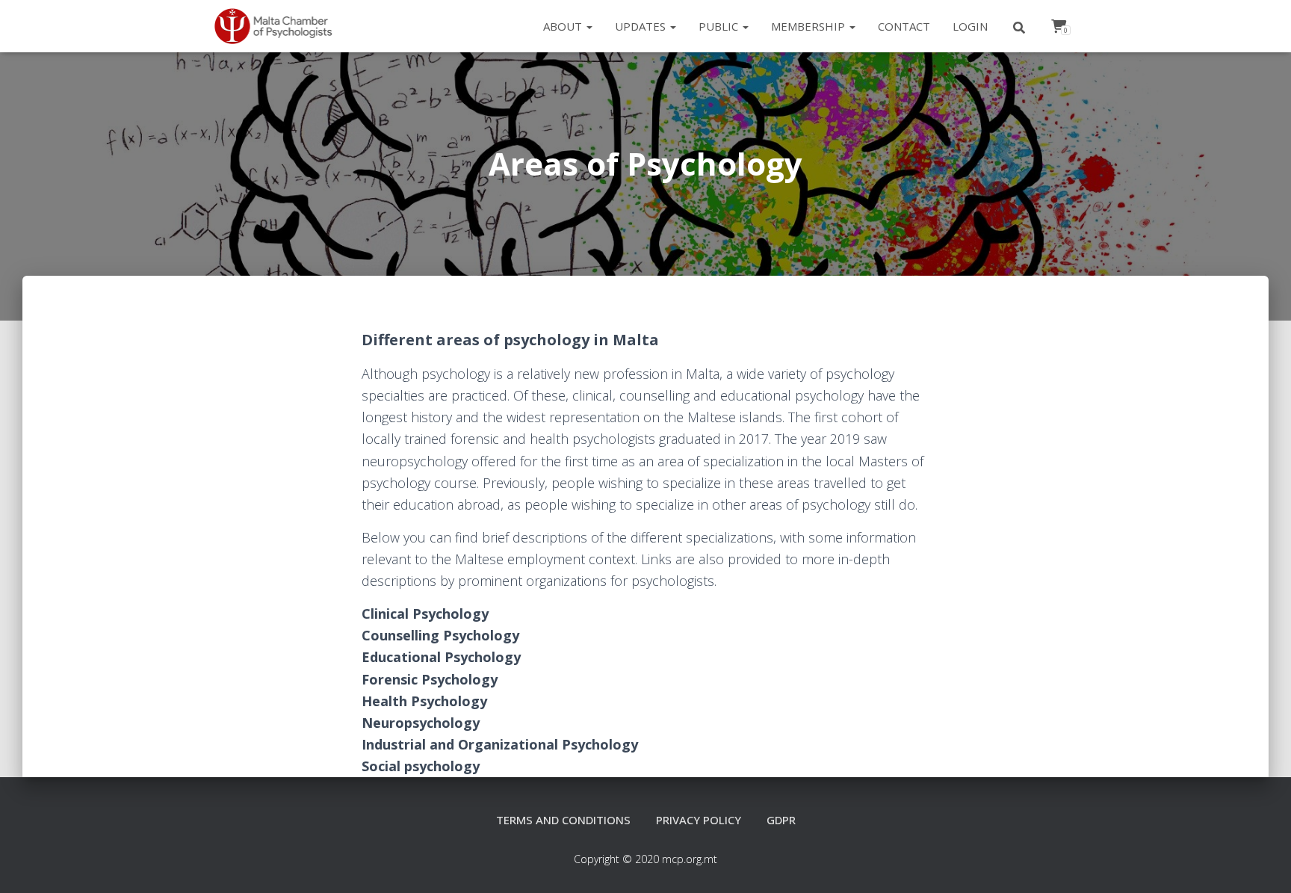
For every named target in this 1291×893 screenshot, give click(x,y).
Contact (904, 26)
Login (970, 26)
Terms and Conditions (563, 819)
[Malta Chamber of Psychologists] (279, 26)
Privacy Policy (698, 819)
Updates (642, 26)
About (564, 26)
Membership (809, 26)
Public (720, 26)
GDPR (781, 819)
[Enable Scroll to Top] (1261, 863)
